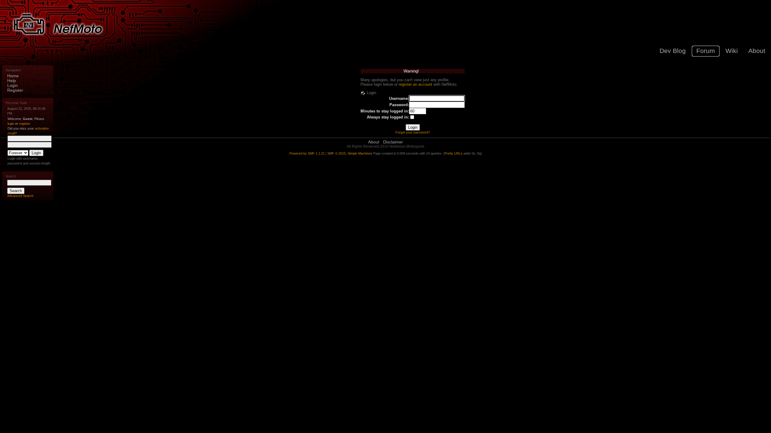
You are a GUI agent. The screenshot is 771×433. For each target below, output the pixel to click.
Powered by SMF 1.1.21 (307, 153)
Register (15, 90)
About (373, 142)
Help (11, 80)
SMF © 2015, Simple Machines (349, 153)
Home (13, 75)
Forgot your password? (412, 132)
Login (12, 85)
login (11, 123)
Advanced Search (20, 196)
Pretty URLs (454, 153)
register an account (415, 84)
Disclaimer (393, 142)
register (24, 123)
